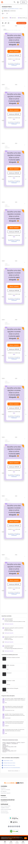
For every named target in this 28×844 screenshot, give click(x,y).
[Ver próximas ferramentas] (26, 18)
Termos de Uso (11, 64)
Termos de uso (4, 811)
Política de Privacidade (15, 65)
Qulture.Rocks (4, 801)
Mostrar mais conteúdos (13, 770)
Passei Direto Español (5, 793)
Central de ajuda (4, 812)
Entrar (23, 2)
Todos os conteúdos (5, 789)
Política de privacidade (6, 809)
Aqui (14, 60)
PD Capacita (3, 791)
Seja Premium (4, 797)
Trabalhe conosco (5, 807)
